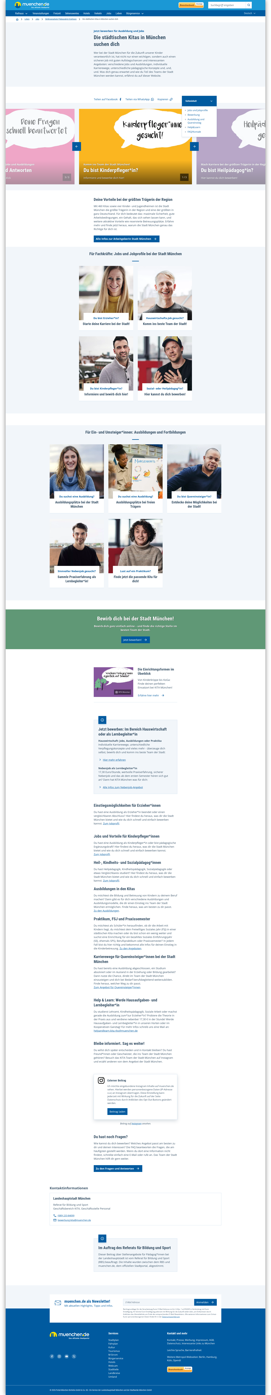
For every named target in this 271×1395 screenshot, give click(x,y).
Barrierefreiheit (193, 1350)
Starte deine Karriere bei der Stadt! (106, 324)
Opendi (177, 1360)
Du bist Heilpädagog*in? (227, 170)
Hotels (111, 1362)
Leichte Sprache (175, 1350)
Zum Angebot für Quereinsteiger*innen (117, 987)
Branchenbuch (191, 4)
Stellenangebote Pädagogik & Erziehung (61, 19)
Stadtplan (113, 1340)
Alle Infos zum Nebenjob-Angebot (123, 787)
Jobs (37, 19)
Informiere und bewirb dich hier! (106, 394)
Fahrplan (113, 1343)
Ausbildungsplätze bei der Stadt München (76, 504)
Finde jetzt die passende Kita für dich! (135, 579)
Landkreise (114, 1373)
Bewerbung (194, 114)
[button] (21, 13)
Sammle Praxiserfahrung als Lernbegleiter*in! (77, 579)
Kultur (111, 1347)
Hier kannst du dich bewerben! (164, 394)
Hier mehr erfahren (114, 760)
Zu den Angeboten (130, 948)
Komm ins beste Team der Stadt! (165, 324)
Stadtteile (113, 1369)
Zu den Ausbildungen (106, 910)
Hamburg (211, 1357)
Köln (169, 1360)
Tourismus (114, 1351)
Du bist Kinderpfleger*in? (111, 170)
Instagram (137, 1123)
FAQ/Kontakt (194, 131)
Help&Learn (194, 127)
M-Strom (113, 1354)
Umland (112, 1376)
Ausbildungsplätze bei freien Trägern (135, 504)
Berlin (202, 1357)
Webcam (113, 1365)
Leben (27, 19)
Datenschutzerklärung (171, 1317)
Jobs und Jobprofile (198, 110)
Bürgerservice (115, 1358)
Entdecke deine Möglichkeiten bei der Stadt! (194, 504)
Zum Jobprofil (111, 823)
